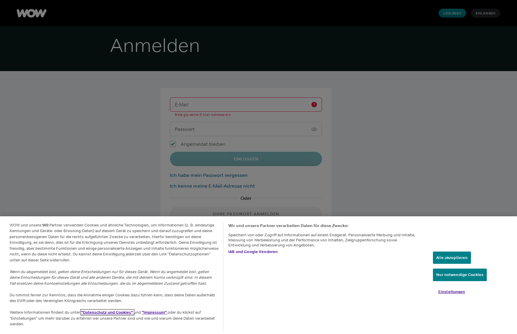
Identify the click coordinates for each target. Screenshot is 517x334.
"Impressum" (155, 312)
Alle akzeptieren (452, 257)
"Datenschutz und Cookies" (107, 312)
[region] (258, 275)
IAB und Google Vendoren (253, 251)
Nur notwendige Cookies (459, 275)
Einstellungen (451, 291)
